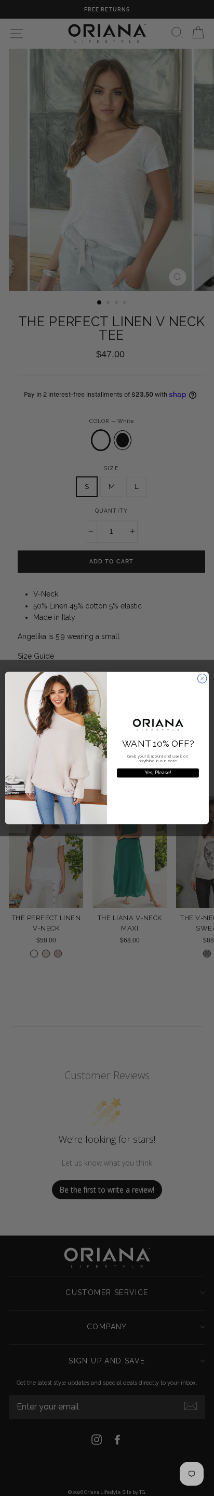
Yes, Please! (158, 773)
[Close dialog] (202, 679)
